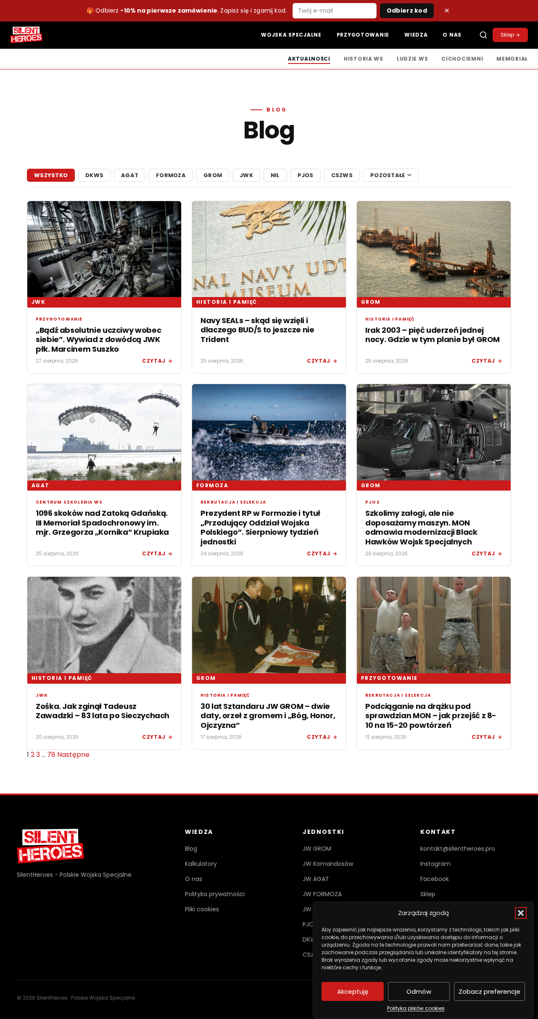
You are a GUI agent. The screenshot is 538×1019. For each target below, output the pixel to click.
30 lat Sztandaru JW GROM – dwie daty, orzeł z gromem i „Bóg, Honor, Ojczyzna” (267, 715)
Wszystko (51, 175)
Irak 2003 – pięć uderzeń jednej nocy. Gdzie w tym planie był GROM (432, 335)
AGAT (129, 175)
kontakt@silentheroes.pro (457, 848)
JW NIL (312, 909)
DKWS (94, 175)
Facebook (434, 879)
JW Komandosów (328, 864)
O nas (452, 34)
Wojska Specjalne (291, 34)
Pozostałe (387, 175)
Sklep (427, 894)
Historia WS (363, 58)
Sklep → (510, 34)
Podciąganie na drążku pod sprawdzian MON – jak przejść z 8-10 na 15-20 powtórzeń (430, 715)
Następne (73, 754)
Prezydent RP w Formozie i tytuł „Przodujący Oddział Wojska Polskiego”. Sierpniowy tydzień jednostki (260, 527)
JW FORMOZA (322, 894)
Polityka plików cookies (416, 1008)
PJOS (306, 175)
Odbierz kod (407, 10)
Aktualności (309, 58)
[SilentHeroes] (26, 35)
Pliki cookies (202, 909)
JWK (246, 175)
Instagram (435, 864)
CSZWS (342, 175)
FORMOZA (171, 175)
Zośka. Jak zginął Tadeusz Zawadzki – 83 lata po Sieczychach (102, 711)
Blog (191, 848)
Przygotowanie (363, 34)
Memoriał (512, 58)
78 (51, 754)
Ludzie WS (412, 58)
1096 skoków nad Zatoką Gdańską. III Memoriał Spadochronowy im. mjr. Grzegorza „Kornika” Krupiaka (102, 522)
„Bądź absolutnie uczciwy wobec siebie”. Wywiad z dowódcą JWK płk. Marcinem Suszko (98, 339)
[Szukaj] (483, 34)
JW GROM (317, 848)
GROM (212, 175)
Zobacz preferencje (489, 991)
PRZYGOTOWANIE (389, 678)
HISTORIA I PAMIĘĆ (226, 301)
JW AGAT (316, 879)
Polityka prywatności (215, 894)
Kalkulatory (201, 864)
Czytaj (157, 360)
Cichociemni (462, 58)
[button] (521, 913)
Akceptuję (352, 991)
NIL (275, 175)
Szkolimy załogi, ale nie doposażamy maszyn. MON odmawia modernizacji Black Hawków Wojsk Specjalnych (421, 527)
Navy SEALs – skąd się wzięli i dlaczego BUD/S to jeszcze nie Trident (257, 330)
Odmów (418, 991)
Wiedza (415, 34)
